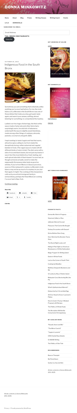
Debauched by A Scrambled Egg (58, 291)
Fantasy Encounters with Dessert (58, 229)
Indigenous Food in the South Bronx (59, 283)
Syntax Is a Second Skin (55, 363)
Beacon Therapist (53, 355)
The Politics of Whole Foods (57, 307)
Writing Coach (55, 18)
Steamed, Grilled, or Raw (56, 218)
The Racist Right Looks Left (57, 243)
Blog (22, 18)
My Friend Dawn (53, 359)
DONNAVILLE (17, 23)
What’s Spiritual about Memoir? (58, 287)
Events (65, 18)
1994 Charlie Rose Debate (56, 336)
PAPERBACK (52, 119)
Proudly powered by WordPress (21, 408)
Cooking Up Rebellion (54, 264)
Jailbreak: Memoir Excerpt (56, 222)
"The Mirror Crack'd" (54, 328)
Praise (29, 18)
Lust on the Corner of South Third (58, 260)
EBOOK (50, 123)
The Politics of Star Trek (55, 343)
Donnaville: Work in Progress (57, 214)
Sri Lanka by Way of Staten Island (58, 274)
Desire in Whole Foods (55, 256)
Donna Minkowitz (25, 7)
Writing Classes (40, 18)
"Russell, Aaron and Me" (55, 324)
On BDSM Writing (53, 340)
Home (7, 18)
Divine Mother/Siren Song (56, 233)
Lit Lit (7, 23)
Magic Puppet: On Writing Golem (58, 253)
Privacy (6, 408)
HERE (50, 201)
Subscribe (9, 39)
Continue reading (11, 184)
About (15, 18)
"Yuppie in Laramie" (54, 332)
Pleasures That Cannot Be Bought (59, 225)
